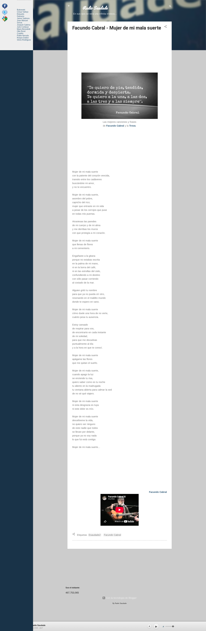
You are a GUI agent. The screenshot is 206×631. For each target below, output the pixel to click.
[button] (165, 27)
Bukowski (21, 10)
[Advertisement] (119, 52)
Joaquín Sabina (23, 25)
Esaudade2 (95, 535)
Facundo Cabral (112, 535)
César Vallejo (22, 12)
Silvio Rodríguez (24, 40)
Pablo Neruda (23, 36)
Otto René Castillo (21, 32)
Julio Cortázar (23, 27)
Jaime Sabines (23, 18)
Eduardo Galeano (20, 15)
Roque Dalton (23, 38)
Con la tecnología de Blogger (121, 598)
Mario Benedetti (23, 29)
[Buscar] (170, 6)
